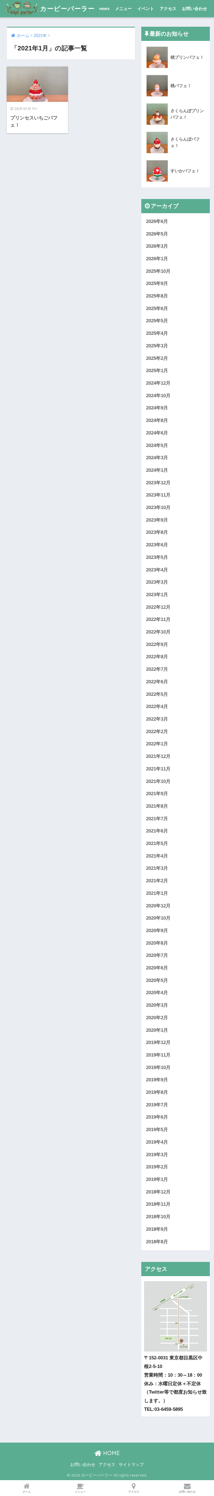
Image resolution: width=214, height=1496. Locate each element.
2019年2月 (157, 1167)
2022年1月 (157, 743)
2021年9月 (157, 793)
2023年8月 (157, 532)
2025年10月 (158, 271)
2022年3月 (157, 719)
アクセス (168, 8)
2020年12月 (158, 905)
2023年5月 (157, 557)
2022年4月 (157, 706)
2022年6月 (157, 681)
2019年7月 (157, 1104)
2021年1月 (157, 893)
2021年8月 (157, 806)
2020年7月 (157, 955)
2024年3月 (157, 457)
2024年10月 (158, 395)
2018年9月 (157, 1229)
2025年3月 (157, 345)
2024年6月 (157, 433)
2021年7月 (157, 818)
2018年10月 (158, 1216)
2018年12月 (158, 1192)
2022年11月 (158, 619)
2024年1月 (157, 470)
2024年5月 (157, 445)
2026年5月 (157, 234)
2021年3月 (157, 868)
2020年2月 (157, 1017)
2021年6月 (157, 831)
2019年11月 (158, 1055)
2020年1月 (157, 1030)
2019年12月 (158, 1042)
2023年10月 (158, 507)
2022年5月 (157, 694)
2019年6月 (157, 1117)
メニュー (123, 8)
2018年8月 (157, 1241)
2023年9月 (157, 520)
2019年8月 (157, 1092)
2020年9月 (157, 930)
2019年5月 (157, 1129)
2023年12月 (158, 482)
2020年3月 (157, 1005)
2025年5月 (157, 320)
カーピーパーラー (67, 8)
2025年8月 (157, 296)
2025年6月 (157, 308)
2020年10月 (158, 918)
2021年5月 (157, 843)
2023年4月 (157, 570)
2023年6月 (157, 544)
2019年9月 (157, 1079)
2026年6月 (157, 221)
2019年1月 (157, 1179)
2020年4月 (157, 992)
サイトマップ (131, 1464)
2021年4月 (157, 856)
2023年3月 (157, 582)
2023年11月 (158, 495)
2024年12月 (158, 383)
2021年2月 (157, 880)
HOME (110, 1453)
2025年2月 (157, 358)
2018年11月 (158, 1204)
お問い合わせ (194, 8)
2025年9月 (157, 283)
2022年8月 (157, 656)
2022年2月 (157, 731)
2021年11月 (158, 769)
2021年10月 (158, 781)
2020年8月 (157, 943)
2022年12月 (158, 607)
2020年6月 (157, 968)
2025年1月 (157, 370)
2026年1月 (157, 258)
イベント (145, 8)
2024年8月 (157, 420)
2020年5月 (157, 980)
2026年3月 (157, 246)
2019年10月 (158, 1067)
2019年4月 (157, 1142)
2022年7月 (157, 669)
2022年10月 (158, 632)
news (104, 8)
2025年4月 (157, 333)
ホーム (27, 1491)
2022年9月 (157, 644)
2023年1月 (157, 594)
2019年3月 (157, 1154)
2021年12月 (158, 756)
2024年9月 (157, 408)
